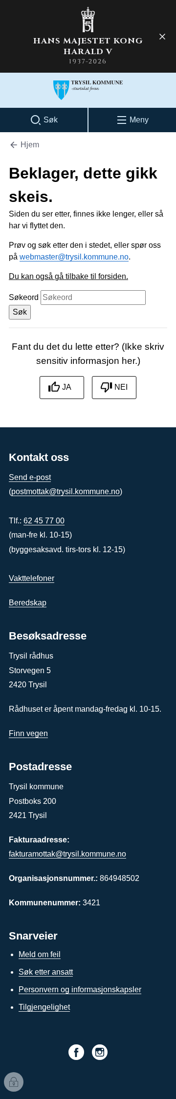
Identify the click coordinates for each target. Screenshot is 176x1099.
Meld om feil (40, 954)
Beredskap (27, 603)
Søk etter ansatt (46, 972)
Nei (121, 387)
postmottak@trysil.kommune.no (65, 491)
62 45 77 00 (44, 521)
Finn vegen (28, 733)
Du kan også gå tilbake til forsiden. (68, 276)
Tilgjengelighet (44, 1007)
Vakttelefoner (31, 578)
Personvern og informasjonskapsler (80, 989)
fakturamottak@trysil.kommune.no (67, 854)
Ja (66, 387)
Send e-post (30, 477)
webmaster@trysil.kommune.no (74, 257)
